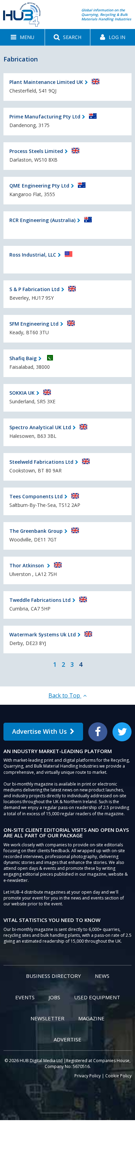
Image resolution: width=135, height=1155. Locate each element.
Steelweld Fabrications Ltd (41, 462)
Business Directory (53, 975)
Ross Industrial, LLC (32, 254)
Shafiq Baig (23, 358)
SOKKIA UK (22, 392)
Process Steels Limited (36, 151)
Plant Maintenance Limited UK (46, 82)
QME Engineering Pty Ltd (39, 185)
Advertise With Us (39, 731)
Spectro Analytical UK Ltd (40, 427)
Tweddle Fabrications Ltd (40, 600)
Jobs (54, 997)
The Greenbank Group (36, 531)
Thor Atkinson (27, 565)
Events (25, 997)
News (102, 975)
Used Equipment (97, 997)
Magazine (91, 1018)
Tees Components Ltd (36, 496)
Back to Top (64, 695)
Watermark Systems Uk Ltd (42, 634)
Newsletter (47, 1018)
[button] (22, 37)
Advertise (67, 1039)
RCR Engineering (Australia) (42, 220)
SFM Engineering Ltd (33, 323)
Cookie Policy (118, 1076)
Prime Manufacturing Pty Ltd (44, 116)
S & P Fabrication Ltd (34, 289)
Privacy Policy (87, 1076)
